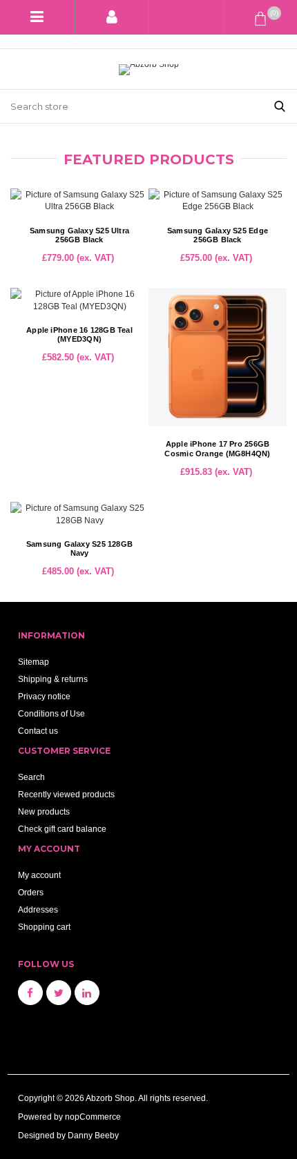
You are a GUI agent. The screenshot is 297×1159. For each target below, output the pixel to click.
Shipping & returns (53, 679)
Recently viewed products (66, 794)
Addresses (38, 909)
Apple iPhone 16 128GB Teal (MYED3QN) (79, 335)
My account (39, 875)
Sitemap (33, 661)
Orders (31, 892)
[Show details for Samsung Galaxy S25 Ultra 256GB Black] (79, 200)
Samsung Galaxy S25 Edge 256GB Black (217, 235)
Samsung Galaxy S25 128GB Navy (79, 549)
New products (44, 811)
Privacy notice (44, 696)
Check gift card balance (62, 829)
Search (31, 777)
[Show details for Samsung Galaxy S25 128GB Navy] (79, 513)
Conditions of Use (51, 713)
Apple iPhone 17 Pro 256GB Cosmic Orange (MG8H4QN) (217, 449)
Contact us (38, 730)
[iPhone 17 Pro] (217, 357)
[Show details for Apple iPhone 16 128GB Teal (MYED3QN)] (79, 299)
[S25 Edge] (217, 200)
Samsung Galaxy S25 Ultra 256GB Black (79, 235)
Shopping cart (44, 927)
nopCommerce (93, 1116)
